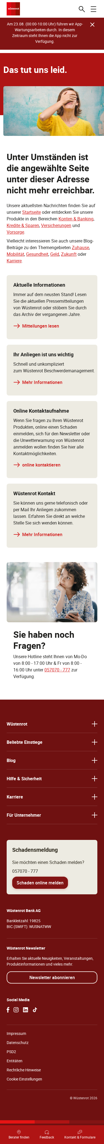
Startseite (31, 212)
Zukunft (69, 254)
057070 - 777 (57, 670)
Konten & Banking (76, 219)
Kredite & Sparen (23, 225)
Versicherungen (56, 225)
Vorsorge (15, 232)
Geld (54, 254)
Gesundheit (37, 254)
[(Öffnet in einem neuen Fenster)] (8, 1010)
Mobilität (15, 254)
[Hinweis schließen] (92, 24)
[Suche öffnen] (81, 8)
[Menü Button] (93, 9)
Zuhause (80, 247)
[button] (52, 724)
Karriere (14, 261)
